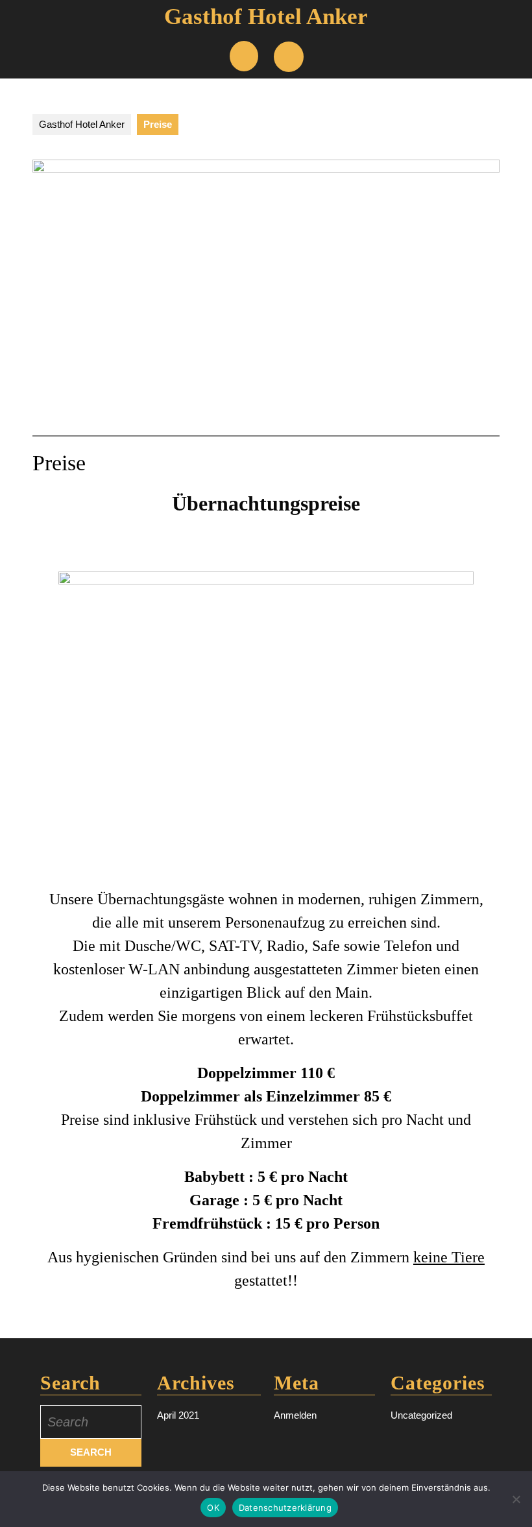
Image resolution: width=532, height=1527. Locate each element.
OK (213, 1507)
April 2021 (178, 1415)
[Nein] (515, 1499)
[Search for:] (90, 1422)
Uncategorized (421, 1415)
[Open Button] (244, 56)
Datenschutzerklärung (285, 1507)
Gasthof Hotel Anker (266, 16)
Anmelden (295, 1415)
